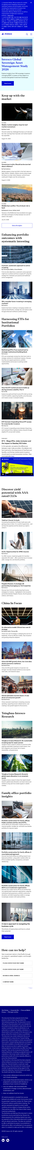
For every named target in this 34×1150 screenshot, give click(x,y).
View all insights (17, 225)
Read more (10, 15)
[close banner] (31, 3)
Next (30, 988)
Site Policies (5, 1010)
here (12, 456)
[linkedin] (3, 1140)
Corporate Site (15, 1010)
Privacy (4, 1012)
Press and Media (25, 1010)
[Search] (27, 34)
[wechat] (7, 1140)
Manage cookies (13, 1012)
